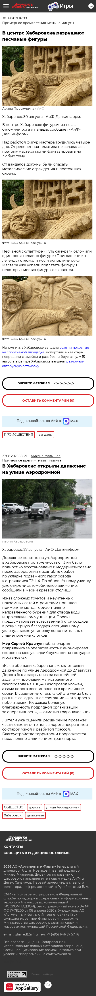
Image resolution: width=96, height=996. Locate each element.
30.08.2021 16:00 (14, 18)
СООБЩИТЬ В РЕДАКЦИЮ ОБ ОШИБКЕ (37, 853)
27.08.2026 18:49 (14, 456)
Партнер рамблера (42, 974)
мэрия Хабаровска (17, 541)
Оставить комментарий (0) (48, 401)
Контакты (13, 847)
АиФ (40, 109)
